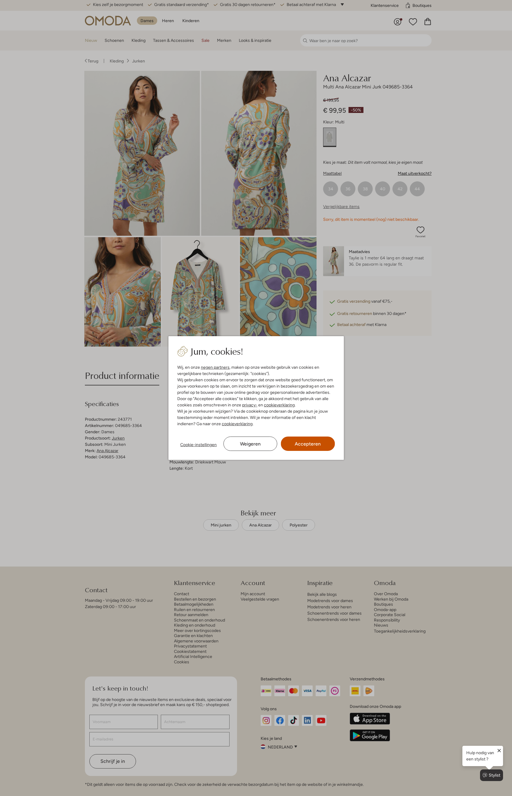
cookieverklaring (279, 404)
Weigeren (250, 444)
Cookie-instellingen (198, 444)
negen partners (215, 367)
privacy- (249, 404)
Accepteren (308, 444)
